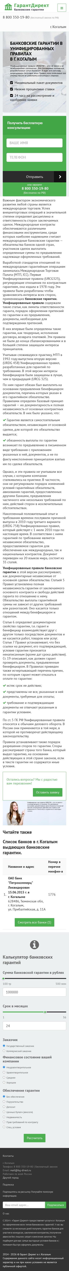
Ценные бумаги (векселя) (19, 1112)
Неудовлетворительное (18, 1067)
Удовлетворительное (17, 1072)
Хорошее (11, 1082)
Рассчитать (34, 1138)
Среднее (10, 1077)
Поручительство (14, 1101)
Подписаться (55, 1205)
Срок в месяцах (15, 1006)
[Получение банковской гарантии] (27, 7)
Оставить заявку (47, 792)
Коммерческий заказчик (18, 1051)
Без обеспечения (15, 1096)
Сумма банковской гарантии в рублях (33, 973)
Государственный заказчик (20, 1046)
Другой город (11, 1177)
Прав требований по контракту (22, 1122)
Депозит (10, 1107)
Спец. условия (13, 1127)
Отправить (34, 176)
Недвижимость (14, 1117)
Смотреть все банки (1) (34, 922)
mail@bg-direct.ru (20, 1170)
